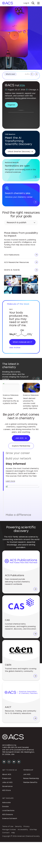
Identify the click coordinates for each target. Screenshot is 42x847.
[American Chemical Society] (7, 3)
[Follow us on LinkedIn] (19, 718)
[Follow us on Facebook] (4, 718)
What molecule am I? (22, 342)
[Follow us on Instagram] (9, 718)
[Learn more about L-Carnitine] (21, 333)
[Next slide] (38, 379)
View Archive (14, 348)
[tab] (22, 453)
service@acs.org (9, 701)
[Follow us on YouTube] (14, 718)
